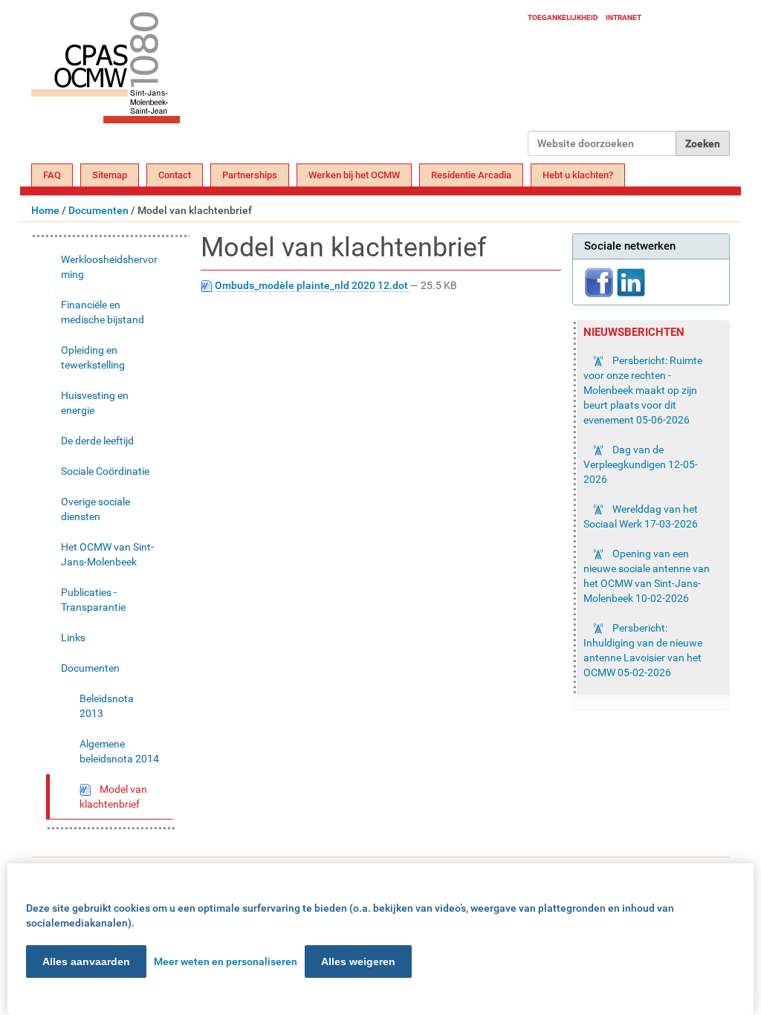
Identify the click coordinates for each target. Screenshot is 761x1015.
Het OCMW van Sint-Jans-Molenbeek (107, 554)
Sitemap (109, 175)
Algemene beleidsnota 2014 (119, 751)
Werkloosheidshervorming (109, 266)
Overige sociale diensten (95, 509)
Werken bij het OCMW (354, 175)
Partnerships (249, 175)
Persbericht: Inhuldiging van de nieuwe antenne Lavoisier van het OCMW (642, 650)
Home (45, 210)
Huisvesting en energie (95, 402)
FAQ (52, 175)
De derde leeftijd (97, 441)
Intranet (623, 17)
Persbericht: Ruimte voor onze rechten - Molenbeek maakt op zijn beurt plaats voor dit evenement (642, 390)
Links (73, 637)
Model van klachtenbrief (113, 796)
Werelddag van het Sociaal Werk (640, 516)
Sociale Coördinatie (105, 471)
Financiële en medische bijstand (102, 312)
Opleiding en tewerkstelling (93, 357)
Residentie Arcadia (471, 175)
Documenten (98, 210)
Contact (174, 175)
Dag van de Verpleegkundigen (640, 464)
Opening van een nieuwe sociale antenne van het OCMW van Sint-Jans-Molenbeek (646, 576)
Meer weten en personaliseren (225, 961)
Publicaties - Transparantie (93, 599)
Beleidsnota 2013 (107, 706)
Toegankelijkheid (563, 17)
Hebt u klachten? (578, 175)
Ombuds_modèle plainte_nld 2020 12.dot (311, 285)
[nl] (279, 83)
